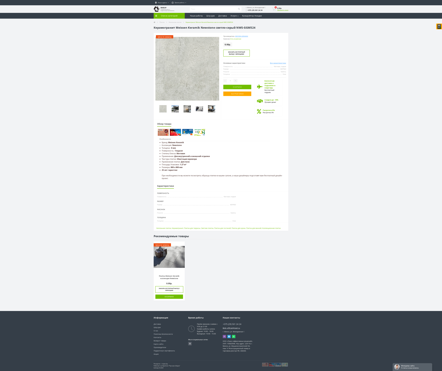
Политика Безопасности (163, 334)
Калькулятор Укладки (252, 15)
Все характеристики (278, 63)
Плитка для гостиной (222, 228)
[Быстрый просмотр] (182, 244)
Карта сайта (158, 344)
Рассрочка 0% (269, 110)
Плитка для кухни (238, 228)
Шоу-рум (210, 15)
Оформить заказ (282, 10)
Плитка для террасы (192, 228)
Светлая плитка (207, 228)
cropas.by (164, 364)
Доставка (222, 15)
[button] (162, 2)
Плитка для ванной (253, 228)
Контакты (157, 337)
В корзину (237, 87)
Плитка (162, 22)
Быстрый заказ (237, 94)
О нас (156, 331)
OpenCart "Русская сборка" (171, 366)
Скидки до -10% (271, 100)
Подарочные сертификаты (164, 351)
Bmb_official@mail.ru (231, 328)
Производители (160, 347)
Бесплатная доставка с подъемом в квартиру (270, 84)
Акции (156, 354)
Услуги (234, 15)
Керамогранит (177, 228)
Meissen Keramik (241, 36)
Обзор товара (164, 123)
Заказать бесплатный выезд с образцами (236, 53)
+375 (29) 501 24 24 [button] (232, 324)
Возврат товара (160, 341)
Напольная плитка (175, 22)
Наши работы (196, 15)
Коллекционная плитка (271, 228)
